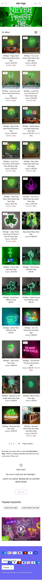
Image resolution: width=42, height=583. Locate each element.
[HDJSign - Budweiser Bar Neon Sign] (11, 415)
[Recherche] (7, 3)
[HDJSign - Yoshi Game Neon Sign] (11, 349)
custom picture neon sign (30, 508)
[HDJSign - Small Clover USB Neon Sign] (11, 286)
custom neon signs (10, 508)
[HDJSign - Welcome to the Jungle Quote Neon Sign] (11, 385)
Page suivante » (28, 443)
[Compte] (35, 3)
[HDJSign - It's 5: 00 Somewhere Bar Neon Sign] (31, 317)
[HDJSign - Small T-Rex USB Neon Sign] (11, 317)
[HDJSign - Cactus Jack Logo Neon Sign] (11, 256)
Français (6, 567)
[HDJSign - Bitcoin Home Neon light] (31, 385)
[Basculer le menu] (2, 3)
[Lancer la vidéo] (21, 529)
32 (19, 443)
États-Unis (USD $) (9, 561)
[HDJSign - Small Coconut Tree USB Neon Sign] (31, 286)
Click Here (21, 492)
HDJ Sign (29, 572)
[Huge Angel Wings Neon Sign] (31, 221)
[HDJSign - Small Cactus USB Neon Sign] (31, 256)
